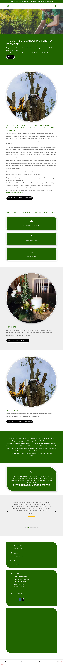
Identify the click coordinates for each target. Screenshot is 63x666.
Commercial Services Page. (14, 192)
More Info (54, 661)
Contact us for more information (20, 197)
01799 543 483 (16, 1)
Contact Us (31, 256)
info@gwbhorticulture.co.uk (22, 564)
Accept (60, 661)
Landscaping (31, 241)
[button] (25, 527)
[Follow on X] (23, 599)
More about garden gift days (18, 340)
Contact (10, 56)
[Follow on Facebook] (20, 599)
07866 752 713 (27, 1)
